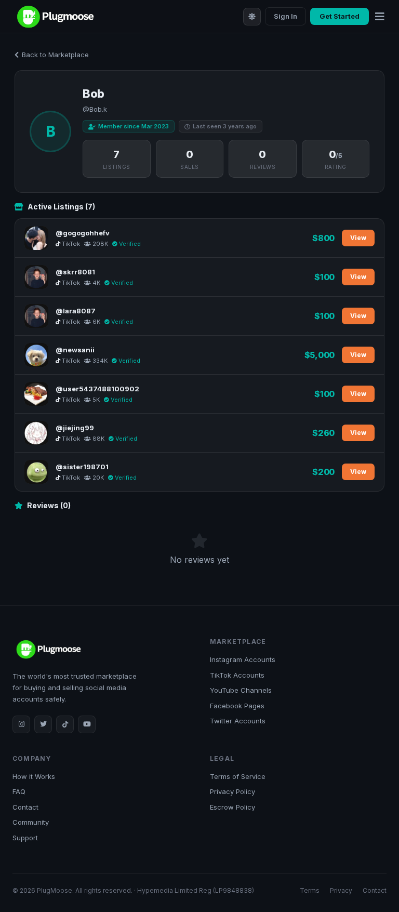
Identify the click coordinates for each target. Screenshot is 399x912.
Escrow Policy (232, 807)
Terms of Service (237, 776)
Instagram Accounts (242, 659)
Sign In (285, 16)
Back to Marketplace (55, 54)
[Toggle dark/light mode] (252, 16)
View (358, 238)
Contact (25, 807)
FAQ (18, 791)
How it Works (33, 776)
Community (30, 822)
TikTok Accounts (237, 675)
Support (25, 838)
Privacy (341, 890)
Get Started (340, 16)
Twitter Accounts (237, 721)
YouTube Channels (241, 690)
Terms (310, 890)
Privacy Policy (232, 791)
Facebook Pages (237, 706)
